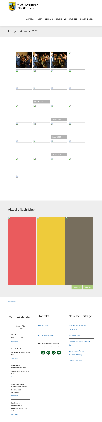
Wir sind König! (74, 335)
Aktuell (29, 19)
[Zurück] (11, 327)
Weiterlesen (14, 341)
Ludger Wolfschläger (46, 335)
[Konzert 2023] (41, 95)
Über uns (49, 19)
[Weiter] (30, 327)
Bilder (39, 19)
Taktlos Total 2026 (76, 361)
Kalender (73, 19)
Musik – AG (61, 19)
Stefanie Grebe (43, 326)
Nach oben (12, 301)
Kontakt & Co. (86, 19)
